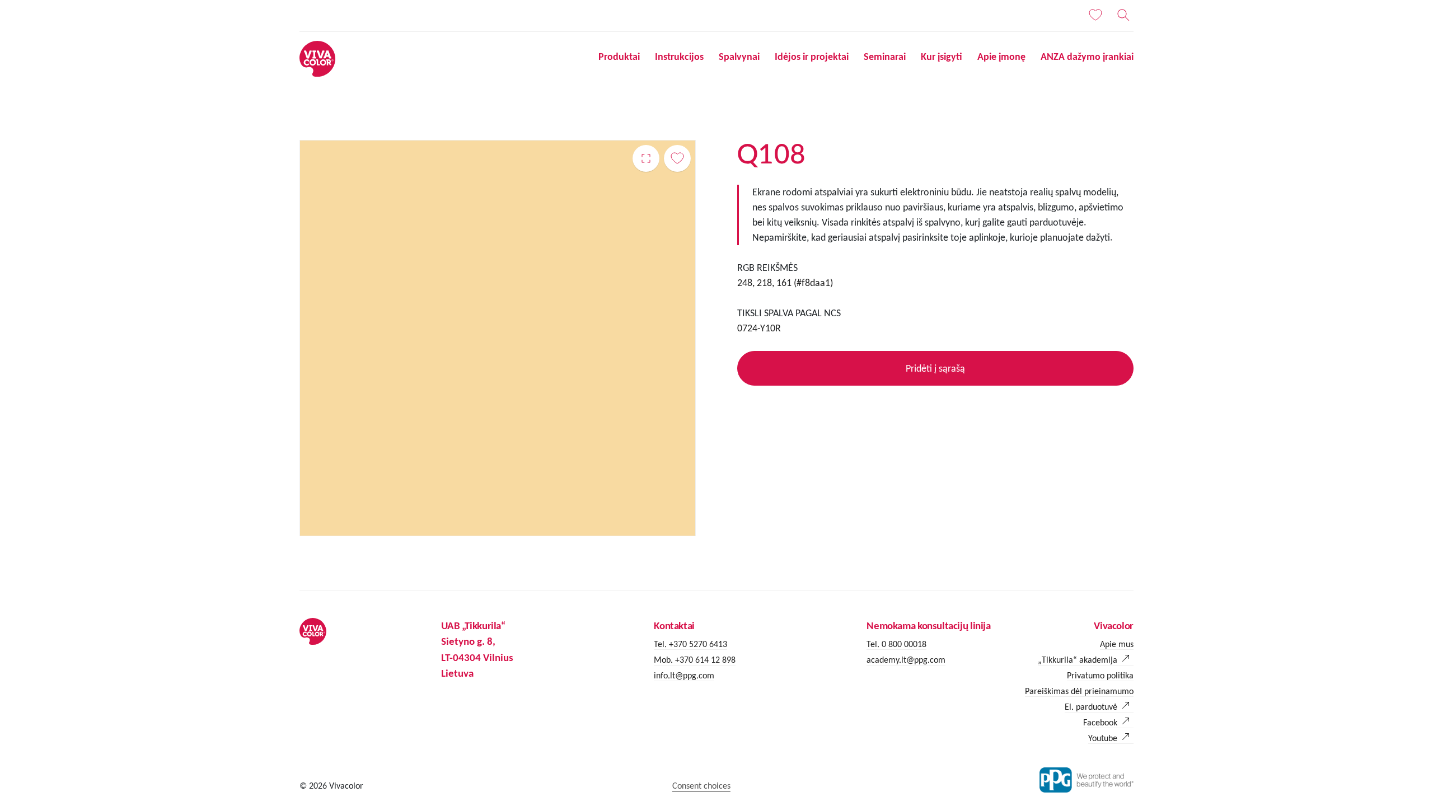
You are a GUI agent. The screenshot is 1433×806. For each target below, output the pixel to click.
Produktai (619, 56)
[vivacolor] (317, 58)
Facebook (1100, 722)
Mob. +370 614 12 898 (695, 659)
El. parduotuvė (1091, 706)
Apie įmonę (1001, 56)
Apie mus (1117, 644)
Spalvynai (739, 56)
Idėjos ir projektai (812, 56)
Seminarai (885, 56)
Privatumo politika (1100, 675)
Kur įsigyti (941, 56)
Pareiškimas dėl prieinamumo (1079, 691)
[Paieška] (1123, 15)
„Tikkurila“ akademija (1077, 659)
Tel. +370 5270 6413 (690, 644)
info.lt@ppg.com (684, 675)
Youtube (1102, 738)
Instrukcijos (679, 56)
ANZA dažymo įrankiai (1087, 56)
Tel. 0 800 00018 (896, 644)
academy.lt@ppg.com (906, 659)
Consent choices (701, 785)
